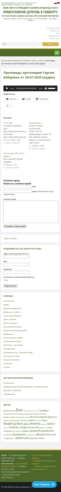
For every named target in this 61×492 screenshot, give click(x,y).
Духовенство (54, 36)
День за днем (9, 319)
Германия (7, 414)
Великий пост (28, 411)
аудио (31, 420)
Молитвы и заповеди (13, 345)
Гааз (36, 411)
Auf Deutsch (8, 301)
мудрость (43, 428)
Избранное (8, 334)
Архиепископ (9, 410)
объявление (45, 431)
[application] (30, 88)
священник (43, 434)
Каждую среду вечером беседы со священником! (25, 386)
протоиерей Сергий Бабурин (14, 465)
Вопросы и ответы (11, 312)
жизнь (35, 423)
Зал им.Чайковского (26, 3)
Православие (9, 417)
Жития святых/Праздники (15, 330)
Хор (58, 33)
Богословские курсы (12, 326)
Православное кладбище (12, 4)
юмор (41, 438)
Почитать (7, 363)
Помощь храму (53, 28)
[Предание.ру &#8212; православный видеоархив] (42, 135)
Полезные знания (11, 359)
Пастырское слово (11, 356)
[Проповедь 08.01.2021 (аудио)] (16, 160)
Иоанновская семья (12, 341)
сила (53, 434)
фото (13, 438)
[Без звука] (45, 88)
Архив (6, 304)
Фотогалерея (38, 417)
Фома (27, 417)
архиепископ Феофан (18, 420)
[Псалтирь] (16, 132)
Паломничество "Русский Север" (18, 352)
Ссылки (6, 367)
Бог (19, 410)
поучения (7, 434)
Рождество (20, 417)
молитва (33, 427)
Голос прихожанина (12, 315)
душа (26, 423)
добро (18, 423)
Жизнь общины (10, 323)
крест (51, 423)
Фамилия (7, 269)
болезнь (38, 420)
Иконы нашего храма (13, 337)
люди (23, 427)
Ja (7, 280)
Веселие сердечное (12, 308)
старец (6, 438)
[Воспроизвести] (7, 88)
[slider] (52, 88)
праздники (30, 435)
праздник (19, 434)
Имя (34, 186)
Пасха (44, 413)
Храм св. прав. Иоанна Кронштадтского (44, 467)
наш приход (17, 431)
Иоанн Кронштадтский (23, 414)
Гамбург (43, 410)
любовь (14, 427)
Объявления (54, 30)
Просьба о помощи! (12, 390)
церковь (34, 438)
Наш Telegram (42, 484)
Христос (52, 417)
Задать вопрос (10, 238)
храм (19, 438)
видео (8, 423)
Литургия (37, 414)
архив (6, 420)
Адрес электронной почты (16, 253)
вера (44, 420)
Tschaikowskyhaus (8, 3)
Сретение (28, 4)
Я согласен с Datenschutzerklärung (18, 277)
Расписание (55, 38)
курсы (5, 428)
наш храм (29, 431)
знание (44, 424)
